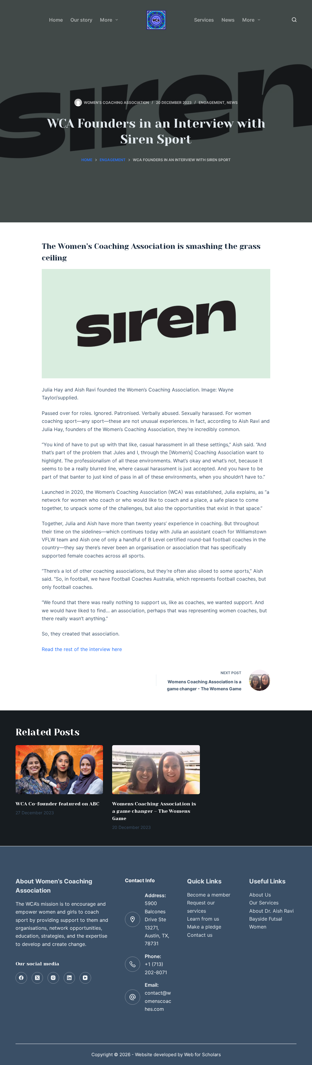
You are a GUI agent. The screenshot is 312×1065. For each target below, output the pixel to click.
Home (56, 20)
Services (204, 20)
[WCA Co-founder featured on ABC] (59, 769)
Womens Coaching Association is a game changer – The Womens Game (154, 811)
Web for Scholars (202, 1054)
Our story (81, 20)
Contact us (199, 935)
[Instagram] (53, 978)
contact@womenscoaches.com (158, 1001)
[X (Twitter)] (37, 978)
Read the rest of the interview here (82, 649)
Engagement (212, 102)
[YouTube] (85, 978)
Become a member (208, 895)
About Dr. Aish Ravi (271, 911)
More (106, 20)
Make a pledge (204, 927)
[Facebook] (21, 978)
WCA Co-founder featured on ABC (57, 804)
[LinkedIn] (69, 978)
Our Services (263, 903)
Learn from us (203, 919)
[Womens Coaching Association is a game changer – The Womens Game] (156, 769)
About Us (260, 895)
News (228, 20)
